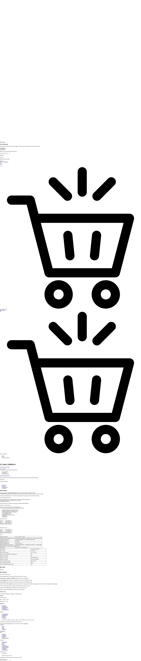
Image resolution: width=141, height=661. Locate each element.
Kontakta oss (6, 161)
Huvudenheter (4, 641)
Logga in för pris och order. (5, 467)
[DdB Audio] (2, 142)
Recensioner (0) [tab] (5, 487)
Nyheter (3, 637)
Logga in (1, 160)
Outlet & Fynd (4, 647)
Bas (3, 643)
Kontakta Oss (4, 606)
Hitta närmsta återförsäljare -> (5, 475)
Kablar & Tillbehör (5, 646)
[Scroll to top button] (138, 658)
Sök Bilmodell (2, 149)
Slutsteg (3, 642)
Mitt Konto (4, 605)
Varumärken (4, 608)
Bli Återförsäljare (5, 607)
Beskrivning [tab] (4, 485)
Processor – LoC (5, 645)
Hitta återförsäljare (5, 609)
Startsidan (4, 634)
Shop (3, 456)
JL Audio (5, 481)
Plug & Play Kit (5, 649)
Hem (3, 455)
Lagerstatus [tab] (4, 488)
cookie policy (25, 623)
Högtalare (4, 644)
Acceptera (2, 624)
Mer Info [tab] (3, 486)
